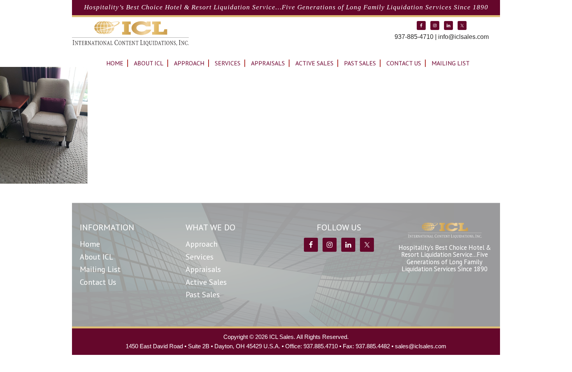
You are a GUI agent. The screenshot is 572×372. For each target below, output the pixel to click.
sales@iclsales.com (420, 346)
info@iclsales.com (463, 36)
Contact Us (98, 282)
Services (200, 257)
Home (90, 244)
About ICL (96, 257)
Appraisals (203, 269)
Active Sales (206, 282)
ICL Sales (130, 33)
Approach (202, 244)
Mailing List (100, 269)
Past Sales (203, 295)
